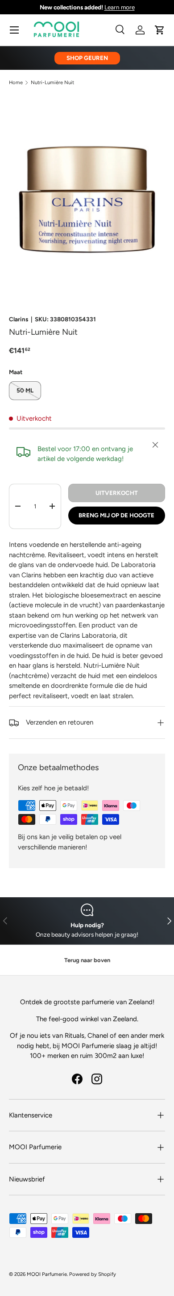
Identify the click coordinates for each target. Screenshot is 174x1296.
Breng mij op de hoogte (116, 515)
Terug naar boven (87, 960)
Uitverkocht (116, 492)
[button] (160, 30)
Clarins (18, 319)
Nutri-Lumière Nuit (52, 82)
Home (16, 82)
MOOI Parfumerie (47, 1274)
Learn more (119, 7)
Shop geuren (87, 57)
